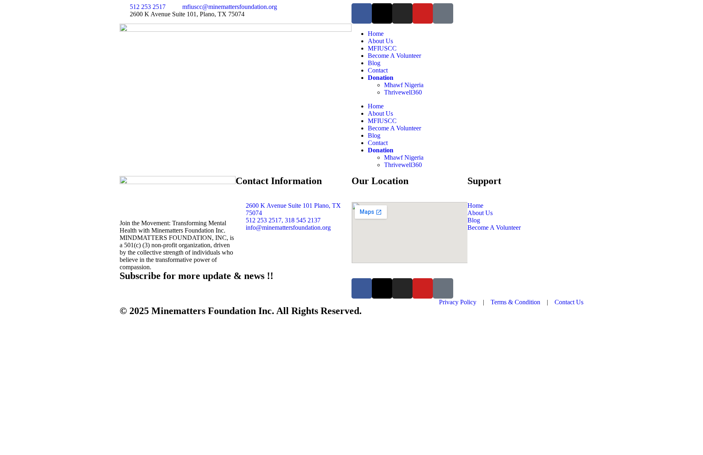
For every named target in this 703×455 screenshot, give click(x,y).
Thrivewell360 (403, 92)
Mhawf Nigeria (404, 84)
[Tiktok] (443, 13)
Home (376, 33)
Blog (374, 62)
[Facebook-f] (362, 13)
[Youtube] (423, 13)
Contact (378, 70)
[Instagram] (402, 13)
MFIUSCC (382, 48)
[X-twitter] (382, 13)
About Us (380, 40)
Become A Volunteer (394, 55)
